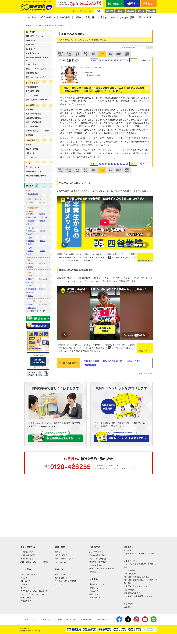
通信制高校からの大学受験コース (38, 58)
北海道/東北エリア (96, 584)
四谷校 (30, 214)
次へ (132, 60)
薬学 (111, 54)
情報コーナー (31, 153)
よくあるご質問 (45, 619)
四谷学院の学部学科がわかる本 (136, 577)
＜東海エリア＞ (32, 260)
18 (118, 60)
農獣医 (119, 54)
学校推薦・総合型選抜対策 (36, 175)
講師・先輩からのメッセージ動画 (34, 561)
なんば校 (43, 279)
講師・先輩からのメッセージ (37, 99)
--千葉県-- (29, 248)
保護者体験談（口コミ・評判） (38, 130)
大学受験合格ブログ (132, 592)
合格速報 (29, 109)
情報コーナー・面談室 (64, 558)
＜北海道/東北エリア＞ (34, 199)
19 (121, 60)
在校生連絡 (128, 603)
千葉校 (42, 250)
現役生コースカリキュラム (36, 77)
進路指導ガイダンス (33, 171)
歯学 (102, 54)
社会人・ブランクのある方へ (37, 68)
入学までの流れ (130, 561)
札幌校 (30, 202)
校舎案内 (147, 3)
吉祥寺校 (31, 220)
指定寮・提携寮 (32, 149)
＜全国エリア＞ (32, 190)
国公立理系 (61, 54)
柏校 (29, 254)
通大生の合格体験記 (33, 122)
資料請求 (131, 3)
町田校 (42, 220)
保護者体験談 (90, 364)
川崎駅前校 (32, 230)
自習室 (28, 144)
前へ (94, 60)
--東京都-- (29, 211)
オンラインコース (33, 53)
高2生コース (30, 44)
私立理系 (77, 54)
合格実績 (29, 135)
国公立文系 (69, 54)
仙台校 (42, 202)
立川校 (30, 224)
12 (100, 60)
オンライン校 (33, 193)
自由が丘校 (32, 217)
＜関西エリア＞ (32, 272)
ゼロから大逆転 (32, 126)
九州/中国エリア (96, 597)
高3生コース (30, 40)
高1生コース (30, 49)
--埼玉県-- (29, 238)
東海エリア (93, 591)
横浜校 (42, 230)
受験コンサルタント (33, 167)
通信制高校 (151, 11)
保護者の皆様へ (26, 597)
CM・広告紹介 (130, 573)
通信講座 (130, 11)
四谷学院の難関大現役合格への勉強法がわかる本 (140, 581)
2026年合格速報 (91, 360)
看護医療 (127, 54)
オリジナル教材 (32, 95)
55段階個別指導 (32, 86)
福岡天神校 (32, 307)
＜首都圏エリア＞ (32, 208)
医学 (94, 54)
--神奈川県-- (30, 228)
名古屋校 (43, 263)
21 (127, 60)
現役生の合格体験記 (33, 117)
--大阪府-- (29, 275)
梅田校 (30, 279)
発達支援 (141, 11)
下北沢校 (43, 217)
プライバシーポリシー (66, 619)
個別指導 (109, 11)
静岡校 (30, 263)
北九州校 (43, 304)
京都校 (30, 295)
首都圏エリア (94, 587)
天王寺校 (31, 282)
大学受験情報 (129, 589)
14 (106, 60)
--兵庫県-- (29, 285)
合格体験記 (30, 105)
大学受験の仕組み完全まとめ (135, 586)
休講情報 (127, 607)
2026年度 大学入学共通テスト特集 (138, 596)
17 (115, 60)
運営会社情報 (86, 619)
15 (109, 60)
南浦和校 (31, 240)
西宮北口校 (32, 289)
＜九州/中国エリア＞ (34, 301)
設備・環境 (30, 140)
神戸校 (42, 289)
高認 (120, 11)
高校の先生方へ (103, 619)
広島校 (30, 304)
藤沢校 (30, 234)
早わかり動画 (129, 570)
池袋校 (42, 214)
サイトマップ (28, 619)
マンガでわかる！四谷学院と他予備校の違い (140, 565)
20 (124, 60)
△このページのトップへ (143, 373)
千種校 (30, 266)
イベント (29, 180)
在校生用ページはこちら (83, 11)
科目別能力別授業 (33, 91)
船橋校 (30, 250)
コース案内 (30, 31)
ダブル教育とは (32, 82)
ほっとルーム (31, 157)
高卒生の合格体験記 (33, 113)
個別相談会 (113, 3)
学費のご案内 (31, 64)
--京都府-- (29, 292)
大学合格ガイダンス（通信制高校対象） (140, 553)
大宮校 (42, 240)
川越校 (30, 244)
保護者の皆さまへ (33, 72)
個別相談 (13, 487)
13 (103, 60)
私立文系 (86, 54)
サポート (29, 162)
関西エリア (93, 594)
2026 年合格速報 (96, 551)
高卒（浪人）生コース (34, 36)
